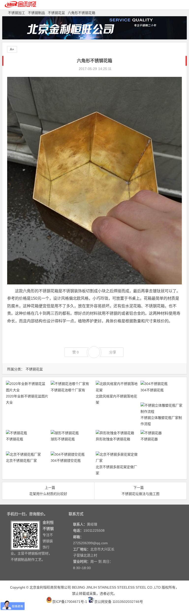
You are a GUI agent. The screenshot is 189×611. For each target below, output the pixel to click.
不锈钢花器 (149, 439)
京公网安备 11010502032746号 (118, 602)
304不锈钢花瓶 (152, 390)
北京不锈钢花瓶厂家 (21, 460)
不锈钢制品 (36, 13)
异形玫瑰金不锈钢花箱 (113, 439)
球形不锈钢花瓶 (63, 439)
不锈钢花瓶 (14, 439)
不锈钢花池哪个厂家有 (68, 390)
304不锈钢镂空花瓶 (66, 460)
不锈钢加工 (16, 13)
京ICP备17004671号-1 (69, 602)
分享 (112, 352)
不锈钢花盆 (56, 13)
